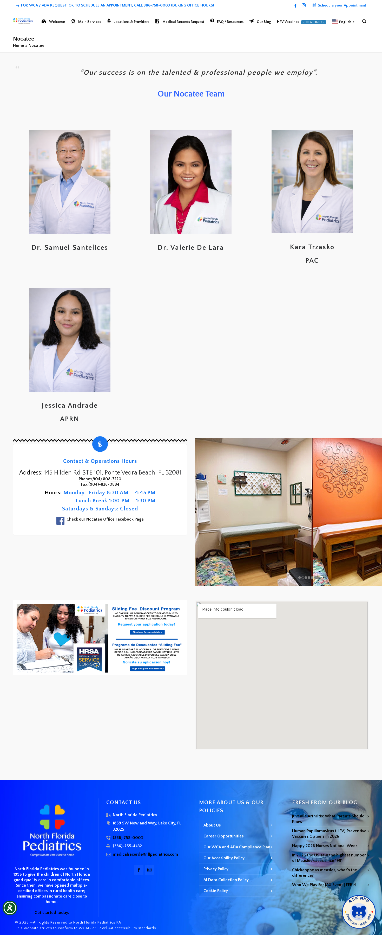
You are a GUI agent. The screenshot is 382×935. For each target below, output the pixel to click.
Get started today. (52, 912)
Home (18, 45)
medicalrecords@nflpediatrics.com (145, 854)
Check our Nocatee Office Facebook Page (104, 519)
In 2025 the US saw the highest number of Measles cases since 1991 (329, 858)
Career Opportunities (223, 836)
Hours (52, 493)
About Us (212, 825)
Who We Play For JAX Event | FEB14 (324, 884)
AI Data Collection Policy (226, 880)
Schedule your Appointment (342, 5)
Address (30, 472)
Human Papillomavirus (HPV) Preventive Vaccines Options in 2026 (329, 834)
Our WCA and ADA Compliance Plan (236, 847)
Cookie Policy (215, 890)
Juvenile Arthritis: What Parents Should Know (328, 819)
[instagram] (304, 6)
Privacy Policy (215, 869)
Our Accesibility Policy (224, 858)
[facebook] (296, 6)
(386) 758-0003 (128, 837)
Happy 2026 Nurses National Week (325, 845)
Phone (84, 479)
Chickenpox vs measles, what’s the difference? (324, 873)
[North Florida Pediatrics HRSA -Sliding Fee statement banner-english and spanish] (100, 637)
